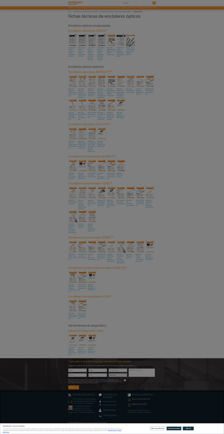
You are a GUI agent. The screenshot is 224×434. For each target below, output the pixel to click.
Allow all (188, 428)
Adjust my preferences (157, 428)
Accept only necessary (174, 428)
